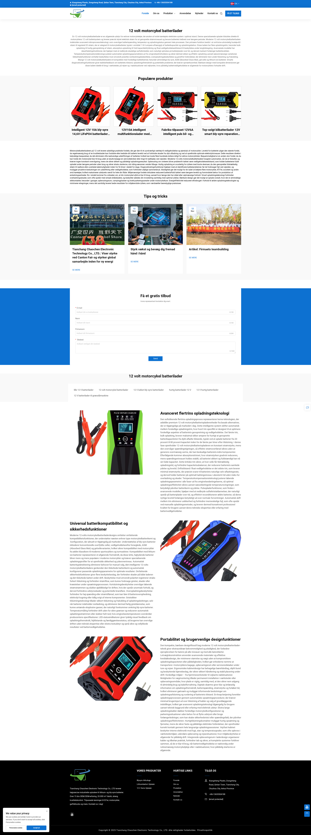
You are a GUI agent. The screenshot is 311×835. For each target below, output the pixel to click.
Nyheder (199, 13)
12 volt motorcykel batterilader (113, 390)
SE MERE (76, 270)
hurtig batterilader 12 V (180, 390)
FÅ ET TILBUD (233, 13)
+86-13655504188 (165, 2)
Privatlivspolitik (204, 830)
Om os (156, 13)
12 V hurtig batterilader (207, 390)
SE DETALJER (90, 106)
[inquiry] (307, 407)
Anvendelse (185, 13)
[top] (307, 814)
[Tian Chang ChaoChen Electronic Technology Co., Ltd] (82, 13)
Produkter (168, 13)
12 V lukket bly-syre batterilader (149, 390)
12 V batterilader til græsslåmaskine (91, 395)
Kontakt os (212, 13)
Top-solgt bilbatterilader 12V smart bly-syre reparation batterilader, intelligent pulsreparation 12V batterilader (221, 132)
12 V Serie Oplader (144, 788)
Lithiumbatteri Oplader (146, 784)
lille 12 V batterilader (83, 390)
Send (155, 358)
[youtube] (72, 814)
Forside (145, 13)
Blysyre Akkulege (144, 780)
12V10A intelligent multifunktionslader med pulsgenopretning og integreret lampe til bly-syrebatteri (134, 132)
